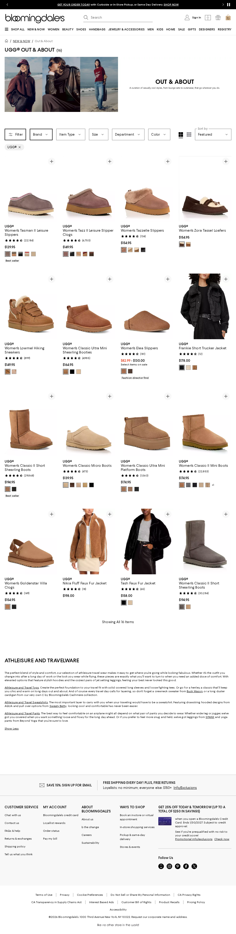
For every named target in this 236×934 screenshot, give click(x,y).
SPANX (210, 717)
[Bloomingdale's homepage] (7, 41)
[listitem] (118, 4)
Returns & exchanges (18, 838)
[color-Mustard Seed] (130, 250)
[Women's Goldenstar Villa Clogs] (31, 541)
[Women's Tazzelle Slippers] (147, 189)
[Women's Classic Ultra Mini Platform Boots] (147, 423)
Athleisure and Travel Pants (22, 713)
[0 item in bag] (228, 17)
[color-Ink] (182, 367)
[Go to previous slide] (7, 4)
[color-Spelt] (130, 602)
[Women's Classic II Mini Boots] (205, 423)
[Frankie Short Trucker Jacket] (205, 306)
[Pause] (228, 4)
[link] (31, 243)
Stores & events (130, 847)
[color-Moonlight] (33, 254)
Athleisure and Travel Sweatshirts (26, 702)
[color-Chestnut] (14, 254)
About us (88, 819)
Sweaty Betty (58, 706)
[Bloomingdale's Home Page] (35, 18)
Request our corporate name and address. (159, 917)
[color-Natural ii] (188, 367)
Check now (221, 839)
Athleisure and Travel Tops (22, 687)
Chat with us (13, 815)
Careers (87, 835)
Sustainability (90, 842)
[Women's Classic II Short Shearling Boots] (31, 423)
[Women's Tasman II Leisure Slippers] (31, 189)
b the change (90, 827)
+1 (213, 485)
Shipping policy (15, 846)
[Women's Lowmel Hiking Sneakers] (31, 306)
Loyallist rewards (54, 823)
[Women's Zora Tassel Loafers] (205, 189)
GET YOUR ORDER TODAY (73, 4)
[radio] (8, 254)
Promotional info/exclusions (193, 839)
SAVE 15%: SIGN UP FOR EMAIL (69, 785)
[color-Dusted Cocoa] (91, 254)
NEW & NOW (21, 41)
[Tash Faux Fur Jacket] (147, 541)
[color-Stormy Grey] (7, 254)
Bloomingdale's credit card (61, 815)
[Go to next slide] (223, 4)
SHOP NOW (171, 4)
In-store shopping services (137, 827)
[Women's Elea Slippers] (147, 306)
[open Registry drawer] (218, 17)
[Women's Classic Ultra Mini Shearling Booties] (89, 306)
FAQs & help (12, 830)
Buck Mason (195, 691)
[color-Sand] (78, 254)
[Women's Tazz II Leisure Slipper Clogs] (89, 189)
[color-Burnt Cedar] (182, 244)
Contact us (12, 823)
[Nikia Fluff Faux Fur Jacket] (89, 541)
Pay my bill (50, 838)
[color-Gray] (188, 485)
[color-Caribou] (123, 250)
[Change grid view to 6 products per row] (189, 134)
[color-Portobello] (65, 254)
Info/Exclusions (185, 788)
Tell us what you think (18, 854)
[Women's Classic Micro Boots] (89, 423)
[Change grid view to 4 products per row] (181, 135)
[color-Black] (20, 254)
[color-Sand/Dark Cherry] (27, 254)
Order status (51, 830)
